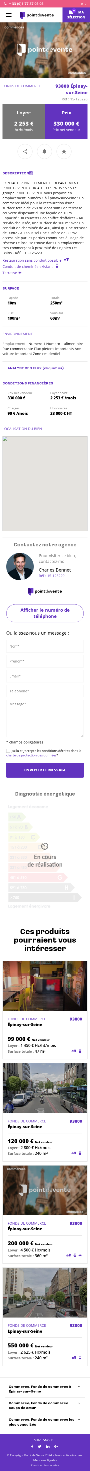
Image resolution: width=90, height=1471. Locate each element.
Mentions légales (45, 1460)
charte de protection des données (31, 755)
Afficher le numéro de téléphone (45, 613)
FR (82, 4)
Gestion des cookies (45, 1465)
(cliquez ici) (53, 368)
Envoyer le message (45, 769)
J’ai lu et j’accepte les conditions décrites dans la (43, 753)
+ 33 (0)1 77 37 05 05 (26, 3)
